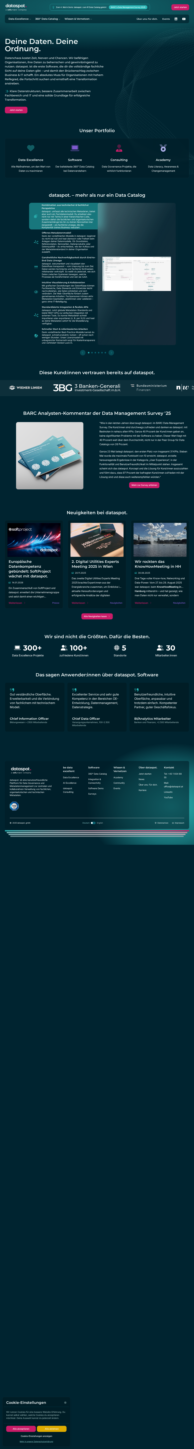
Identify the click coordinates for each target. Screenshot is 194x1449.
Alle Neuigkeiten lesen (95, 616)
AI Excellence (69, 783)
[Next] (111, 352)
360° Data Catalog (46, 18)
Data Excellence (18, 18)
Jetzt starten (180, 7)
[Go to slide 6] (105, 352)
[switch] (93, 823)
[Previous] (82, 352)
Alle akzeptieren (21, 1428)
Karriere (142, 790)
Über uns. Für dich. (147, 19)
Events (166, 19)
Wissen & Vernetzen (77, 18)
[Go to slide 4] (98, 352)
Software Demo (96, 788)
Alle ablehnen (52, 1428)
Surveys (92, 793)
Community (119, 783)
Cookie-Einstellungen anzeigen (36, 1436)
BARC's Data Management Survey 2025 (128, 7)
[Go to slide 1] (88, 352)
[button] (62, 216)
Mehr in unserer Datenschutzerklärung (36, 1441)
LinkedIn (168, 792)
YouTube (168, 797)
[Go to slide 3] (95, 352)
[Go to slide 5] (102, 352)
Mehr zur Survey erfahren (144, 485)
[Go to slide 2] (92, 352)
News (141, 779)
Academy (118, 777)
